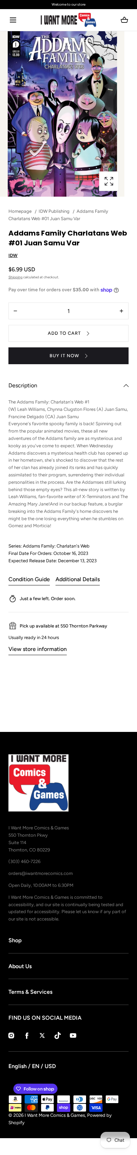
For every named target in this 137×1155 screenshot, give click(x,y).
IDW (13, 255)
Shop (15, 940)
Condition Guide (29, 579)
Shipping (15, 277)
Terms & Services (30, 991)
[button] (12, 20)
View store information (37, 649)
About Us (20, 966)
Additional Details (78, 579)
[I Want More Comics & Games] (68, 20)
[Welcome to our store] (68, 4)
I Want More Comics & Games (55, 1115)
